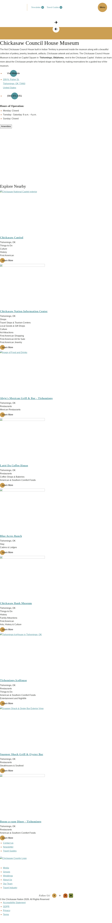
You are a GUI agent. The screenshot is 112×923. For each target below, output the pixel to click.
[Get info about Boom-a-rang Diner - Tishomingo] (56, 796)
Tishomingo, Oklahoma (52, 57)
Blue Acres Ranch (11, 535)
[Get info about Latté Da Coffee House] (56, 440)
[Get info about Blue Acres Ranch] (56, 511)
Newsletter (36, 7)
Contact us (8, 843)
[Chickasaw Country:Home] (14, 6)
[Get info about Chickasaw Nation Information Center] (56, 286)
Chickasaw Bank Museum (16, 603)
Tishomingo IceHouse (13, 680)
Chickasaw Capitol (11, 237)
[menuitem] (37, 7)
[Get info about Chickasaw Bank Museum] (56, 578)
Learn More (7, 260)
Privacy (6, 910)
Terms (6, 914)
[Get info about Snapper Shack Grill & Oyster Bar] (56, 729)
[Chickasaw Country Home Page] (56, 861)
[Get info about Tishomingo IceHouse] (56, 655)
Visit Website (13, 73)
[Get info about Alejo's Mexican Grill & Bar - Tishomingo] (56, 373)
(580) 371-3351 (14, 96)
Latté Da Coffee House (14, 465)
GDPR (6, 906)
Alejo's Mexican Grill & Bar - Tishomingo (26, 398)
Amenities (6, 126)
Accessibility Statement (14, 902)
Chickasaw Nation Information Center (24, 311)
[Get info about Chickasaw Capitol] (56, 212)
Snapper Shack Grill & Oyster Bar (21, 754)
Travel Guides (53, 7)
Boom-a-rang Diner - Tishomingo (20, 821)
